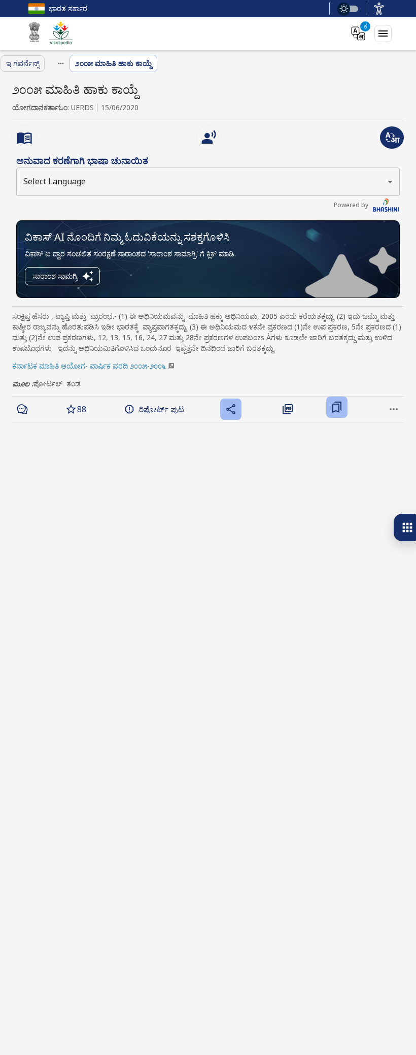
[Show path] (61, 63)
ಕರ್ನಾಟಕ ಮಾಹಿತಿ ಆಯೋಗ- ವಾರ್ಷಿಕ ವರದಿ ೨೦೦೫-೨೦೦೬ (89, 366)
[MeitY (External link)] (34, 33)
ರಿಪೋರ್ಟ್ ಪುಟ (161, 409)
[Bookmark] (337, 407)
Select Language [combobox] (54, 181)
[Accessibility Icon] (379, 8)
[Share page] (231, 409)
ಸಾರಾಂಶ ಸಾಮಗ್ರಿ (55, 276)
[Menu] (383, 33)
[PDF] (288, 409)
